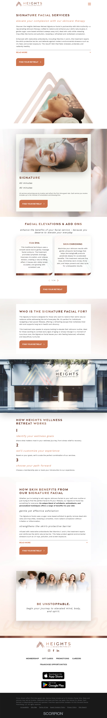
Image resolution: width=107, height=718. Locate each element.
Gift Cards (47, 658)
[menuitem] (24, 707)
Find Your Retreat (28, 62)
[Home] (29, 4)
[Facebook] (53, 651)
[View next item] (58, 280)
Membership (32, 658)
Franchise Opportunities (53, 664)
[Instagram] (49, 651)
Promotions (62, 658)
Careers (76, 658)
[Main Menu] (89, 4)
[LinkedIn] (58, 651)
